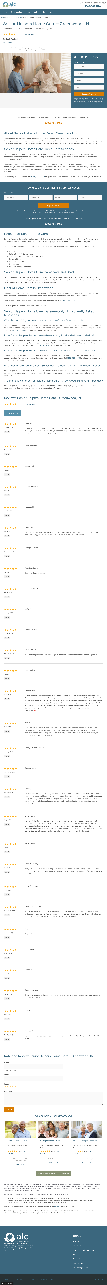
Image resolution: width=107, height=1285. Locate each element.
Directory (8, 17)
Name (7, 1063)
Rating (6, 1084)
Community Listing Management (85, 1250)
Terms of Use (100, 98)
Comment (9, 1091)
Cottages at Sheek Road (50, 1141)
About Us (76, 1241)
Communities (16, 12)
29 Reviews (29, 34)
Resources (77, 1255)
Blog (28, 12)
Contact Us (47, 12)
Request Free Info (89, 94)
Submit (9, 1109)
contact (56, 1206)
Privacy (23, 1248)
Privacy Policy (79, 99)
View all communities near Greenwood (53, 1174)
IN (13, 17)
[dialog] (7, 1283)
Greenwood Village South (17, 1141)
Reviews (31, 49)
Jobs (36, 12)
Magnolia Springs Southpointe (85, 1141)
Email (6, 1075)
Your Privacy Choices (81, 1268)
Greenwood (19, 17)
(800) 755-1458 (9, 42)
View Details (20, 1164)
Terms (30, 1248)
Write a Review (12, 413)
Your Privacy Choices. (11, 1250)
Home (4, 12)
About (7, 49)
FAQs (19, 49)
